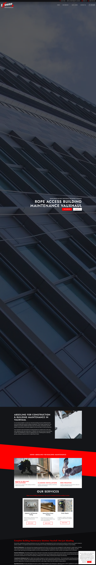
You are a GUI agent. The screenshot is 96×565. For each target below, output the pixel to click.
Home (58, 5)
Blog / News (75, 5)
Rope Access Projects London (73, 0)
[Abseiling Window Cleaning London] (7, 5)
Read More (84, 561)
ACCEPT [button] (89, 561)
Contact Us (83, 5)
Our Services (65, 5)
